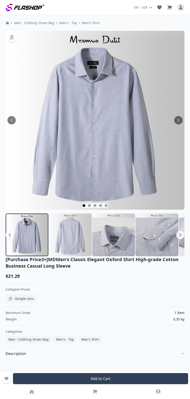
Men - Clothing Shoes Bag (34, 23)
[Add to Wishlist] (6, 378)
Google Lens (24, 298)
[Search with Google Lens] (12, 37)
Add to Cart (101, 378)
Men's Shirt (91, 23)
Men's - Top (68, 23)
